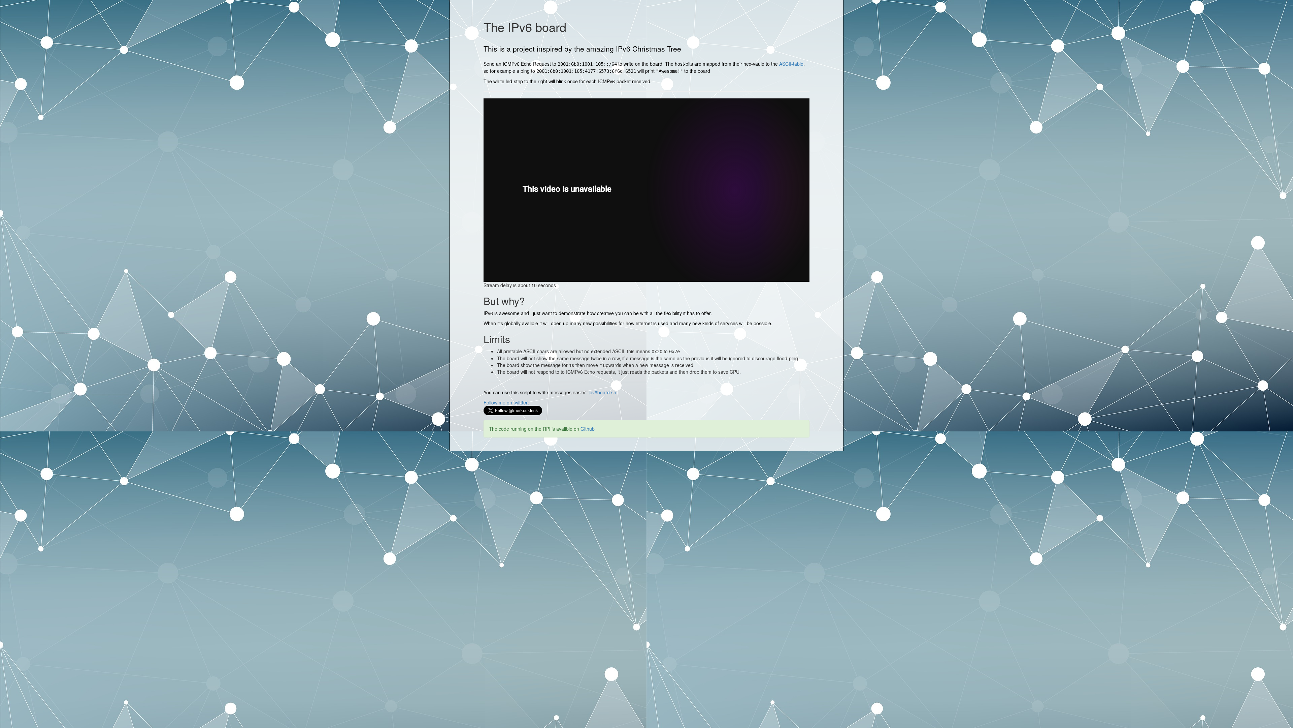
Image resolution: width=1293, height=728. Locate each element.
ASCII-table (791, 63)
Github (588, 428)
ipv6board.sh (602, 392)
